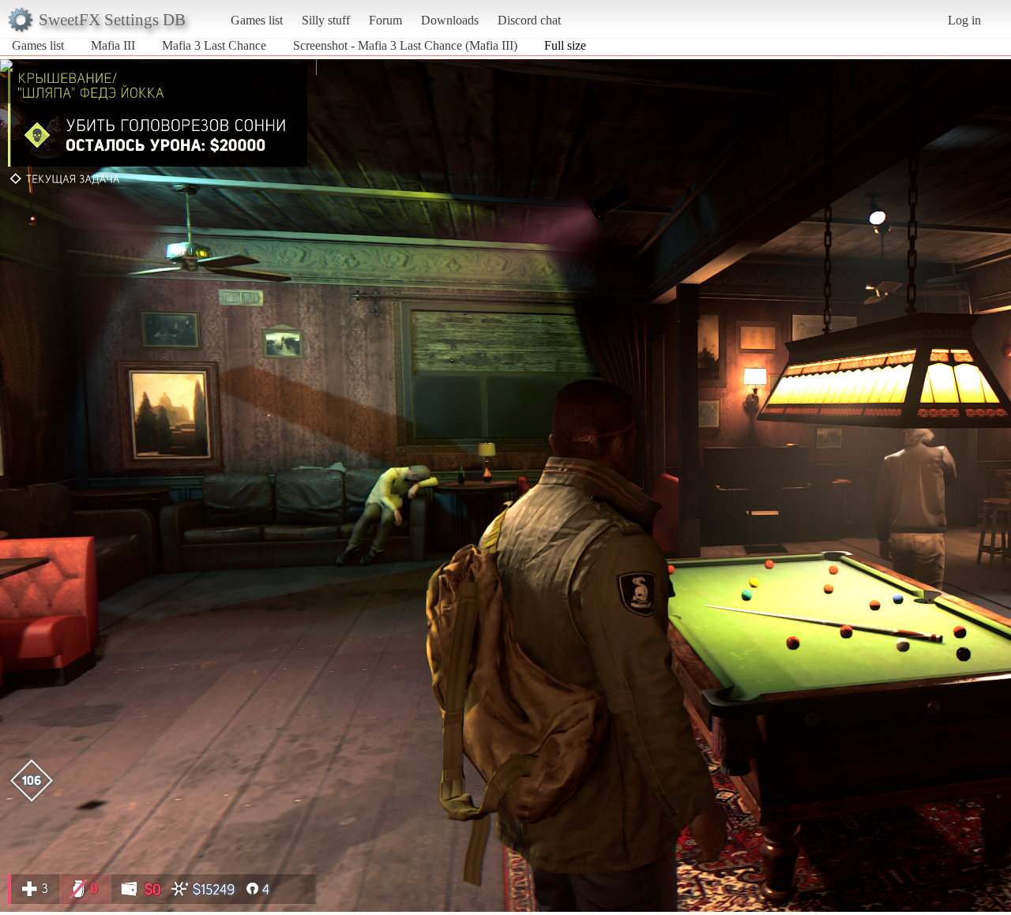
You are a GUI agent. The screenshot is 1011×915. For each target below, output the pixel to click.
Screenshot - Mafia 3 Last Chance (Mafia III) (405, 45)
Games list (257, 20)
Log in (964, 20)
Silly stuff (326, 20)
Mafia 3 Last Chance (214, 45)
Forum (385, 20)
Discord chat (529, 20)
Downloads (450, 20)
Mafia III (113, 45)
